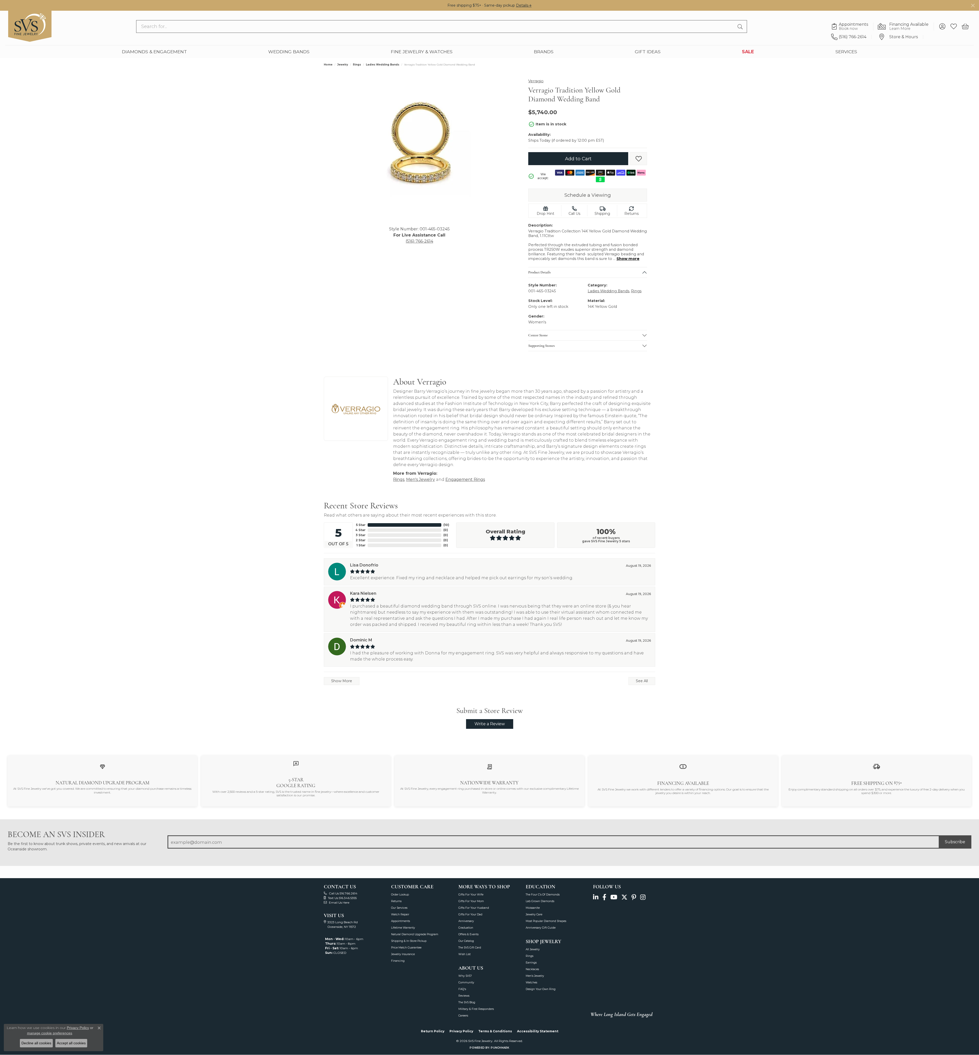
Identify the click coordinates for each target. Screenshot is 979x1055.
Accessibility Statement (537, 1031)
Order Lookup (400, 894)
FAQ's (462, 989)
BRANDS (543, 51)
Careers (463, 1015)
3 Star (361, 535)
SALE (748, 51)
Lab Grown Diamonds (540, 901)
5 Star (361, 525)
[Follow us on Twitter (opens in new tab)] (624, 897)
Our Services (399, 907)
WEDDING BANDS (289, 51)
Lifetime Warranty (403, 927)
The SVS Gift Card (469, 947)
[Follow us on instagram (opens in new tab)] (643, 897)
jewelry (342, 64)
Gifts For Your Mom (471, 901)
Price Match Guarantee (406, 947)
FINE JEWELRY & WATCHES (422, 51)
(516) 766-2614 (419, 241)
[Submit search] (741, 26)
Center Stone (538, 335)
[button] (942, 26)
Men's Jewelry (420, 479)
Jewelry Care (534, 914)
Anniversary (466, 921)
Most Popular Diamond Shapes (546, 921)
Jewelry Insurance (403, 954)
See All (642, 681)
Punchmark (500, 1047)
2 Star (361, 540)
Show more (627, 258)
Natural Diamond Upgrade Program (414, 934)
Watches (531, 982)
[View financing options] (683, 766)
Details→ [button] (524, 5)
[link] (852, 26)
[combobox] (436, 26)
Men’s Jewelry (535, 976)
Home (328, 64)
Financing (398, 960)
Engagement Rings (465, 479)
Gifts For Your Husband (473, 907)
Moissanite (533, 907)
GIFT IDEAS (648, 51)
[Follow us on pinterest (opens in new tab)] (634, 897)
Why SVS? (465, 976)
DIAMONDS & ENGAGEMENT (154, 51)
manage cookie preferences (49, 1033)
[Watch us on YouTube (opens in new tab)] (613, 897)
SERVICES (846, 51)
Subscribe (955, 841)
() (446, 525)
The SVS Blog (466, 1002)
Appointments (400, 921)
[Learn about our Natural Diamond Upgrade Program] (102, 766)
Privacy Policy (461, 1031)
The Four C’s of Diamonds (543, 894)
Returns (396, 901)
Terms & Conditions (495, 1031)
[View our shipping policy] (876, 766)
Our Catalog (466, 941)
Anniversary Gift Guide (541, 927)
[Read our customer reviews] (296, 763)
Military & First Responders (476, 1009)
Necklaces (532, 969)
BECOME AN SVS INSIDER (56, 834)
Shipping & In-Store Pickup (409, 941)
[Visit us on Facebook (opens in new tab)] (604, 897)
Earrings (531, 962)
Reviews (463, 995)
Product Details (539, 272)
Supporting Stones (541, 346)
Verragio (536, 81)
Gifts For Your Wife (470, 894)
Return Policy (432, 1031)
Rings (357, 64)
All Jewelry (533, 949)
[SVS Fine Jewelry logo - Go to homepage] (29, 26)
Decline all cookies (36, 1043)
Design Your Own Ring (541, 989)
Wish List (464, 954)
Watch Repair (400, 914)
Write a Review (489, 723)
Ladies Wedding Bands (382, 64)
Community (466, 982)
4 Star (360, 530)
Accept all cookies (71, 1043)
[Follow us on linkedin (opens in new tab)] (595, 897)
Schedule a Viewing (587, 195)
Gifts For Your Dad (470, 914)
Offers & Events (468, 934)
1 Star (361, 545)
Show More (341, 681)
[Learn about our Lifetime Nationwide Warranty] (489, 766)
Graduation (465, 927)
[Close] (973, 5)
